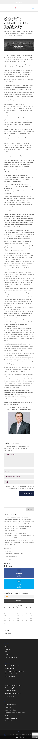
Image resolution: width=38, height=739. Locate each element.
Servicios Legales (10, 688)
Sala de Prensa (8, 36)
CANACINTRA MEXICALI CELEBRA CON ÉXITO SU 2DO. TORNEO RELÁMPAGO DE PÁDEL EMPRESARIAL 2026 (18, 529)
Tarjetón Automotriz (11, 718)
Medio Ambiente (10, 668)
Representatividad (10, 704)
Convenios (8, 707)
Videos (7, 559)
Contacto (7, 654)
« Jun (5, 626)
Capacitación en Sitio (11, 674)
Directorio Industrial (11, 657)
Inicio (6, 646)
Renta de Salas (9, 696)
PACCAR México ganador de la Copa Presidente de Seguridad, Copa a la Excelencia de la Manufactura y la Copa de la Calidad (19, 542)
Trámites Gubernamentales (13, 685)
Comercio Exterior (10, 690)
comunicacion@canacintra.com (15, 31)
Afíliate (7, 652)
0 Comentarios (18, 36)
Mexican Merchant (10, 710)
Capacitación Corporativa (12, 666)
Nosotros (7, 649)
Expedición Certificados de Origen (15, 713)
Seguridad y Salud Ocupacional (14, 671)
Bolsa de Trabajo (10, 676)
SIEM (6, 715)
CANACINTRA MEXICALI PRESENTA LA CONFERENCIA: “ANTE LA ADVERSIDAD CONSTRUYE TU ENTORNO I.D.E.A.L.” (19, 535)
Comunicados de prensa (12, 33)
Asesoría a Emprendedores (13, 693)
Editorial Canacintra (26, 33)
